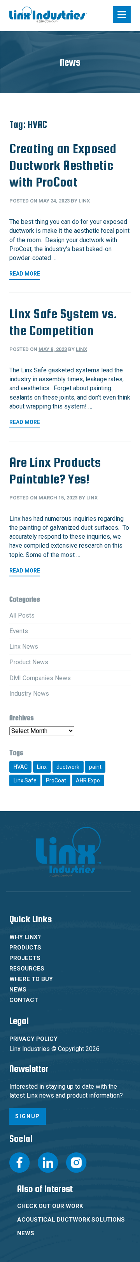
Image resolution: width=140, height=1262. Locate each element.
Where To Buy (31, 979)
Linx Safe (25, 780)
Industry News (29, 693)
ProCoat (56, 780)
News (17, 989)
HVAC (21, 767)
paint (95, 767)
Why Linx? (25, 937)
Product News (28, 662)
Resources (26, 968)
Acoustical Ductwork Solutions (71, 1219)
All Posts (22, 615)
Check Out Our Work (50, 1206)
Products (25, 947)
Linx (84, 201)
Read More (24, 274)
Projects (24, 958)
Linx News (23, 646)
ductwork (67, 767)
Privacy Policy (33, 1038)
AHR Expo (88, 780)
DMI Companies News (40, 678)
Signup (27, 1116)
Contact (23, 1000)
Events (18, 631)
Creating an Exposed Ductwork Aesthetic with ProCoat (62, 165)
